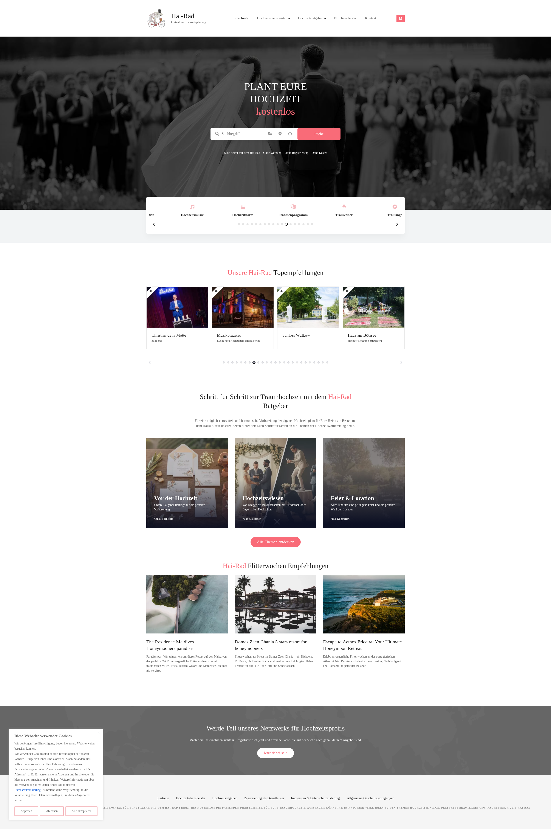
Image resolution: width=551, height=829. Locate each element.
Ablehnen (52, 811)
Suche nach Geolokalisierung (290, 133)
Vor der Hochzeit (175, 498)
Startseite (241, 18)
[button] (154, 224)
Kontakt (370, 18)
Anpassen (26, 811)
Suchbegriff (217, 133)
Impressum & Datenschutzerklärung (315, 798)
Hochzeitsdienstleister (271, 18)
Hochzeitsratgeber (310, 18)
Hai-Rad (182, 16)
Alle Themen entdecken (275, 542)
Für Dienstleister (345, 18)
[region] (56, 774)
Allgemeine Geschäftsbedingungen (370, 798)
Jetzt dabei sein (276, 753)
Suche (319, 134)
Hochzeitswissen (263, 498)
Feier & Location (352, 498)
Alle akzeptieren (81, 811)
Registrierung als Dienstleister (264, 798)
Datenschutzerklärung (27, 790)
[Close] (98, 732)
